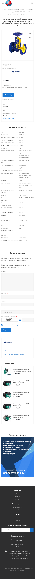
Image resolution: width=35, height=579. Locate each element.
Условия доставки (17, 507)
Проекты (17, 520)
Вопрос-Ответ (17, 510)
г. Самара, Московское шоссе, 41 (19, 558)
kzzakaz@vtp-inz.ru (19, 546)
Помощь (18, 514)
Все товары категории (12, 351)
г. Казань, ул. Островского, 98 (19, 556)
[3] (7, 65)
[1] (3, 65)
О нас (17, 494)
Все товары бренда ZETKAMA (14, 354)
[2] (5, 65)
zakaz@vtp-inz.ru (19, 544)
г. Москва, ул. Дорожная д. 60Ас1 (19, 551)
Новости (17, 496)
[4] (9, 65)
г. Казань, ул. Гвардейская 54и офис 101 (19, 553)
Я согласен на (17, 325)
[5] (10, 65)
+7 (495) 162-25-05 (19, 540)
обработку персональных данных (21, 325)
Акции (17, 518)
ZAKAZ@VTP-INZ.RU (13, 473)
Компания (17, 490)
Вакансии (17, 499)
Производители (17, 504)
